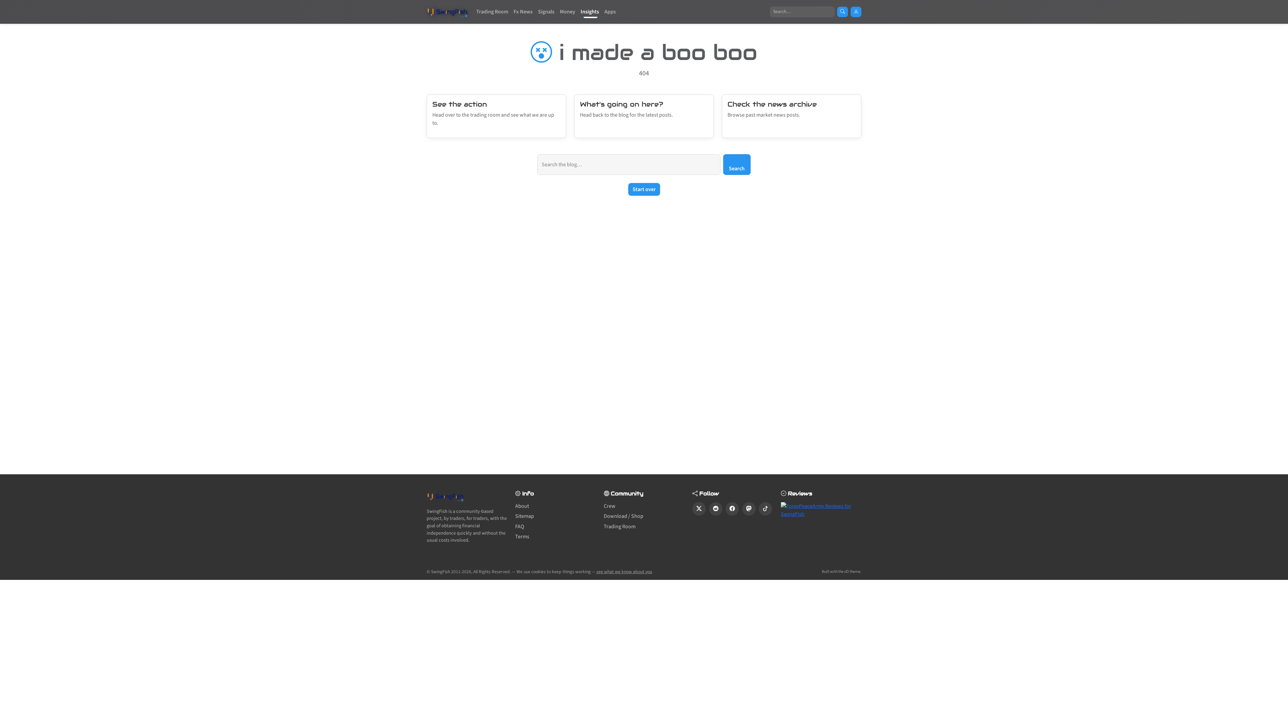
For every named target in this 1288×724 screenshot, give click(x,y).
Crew (609, 506)
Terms (522, 536)
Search (737, 168)
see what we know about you (624, 571)
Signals (546, 11)
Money (567, 11)
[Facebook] (732, 509)
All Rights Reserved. (492, 571)
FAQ (519, 526)
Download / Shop (623, 516)
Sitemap (524, 516)
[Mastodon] (749, 509)
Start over (644, 189)
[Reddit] (715, 509)
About (522, 506)
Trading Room (492, 11)
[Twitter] (699, 509)
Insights (590, 11)
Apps (610, 11)
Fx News (523, 11)
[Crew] (856, 12)
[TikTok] (765, 509)
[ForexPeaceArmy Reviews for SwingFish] (821, 510)
